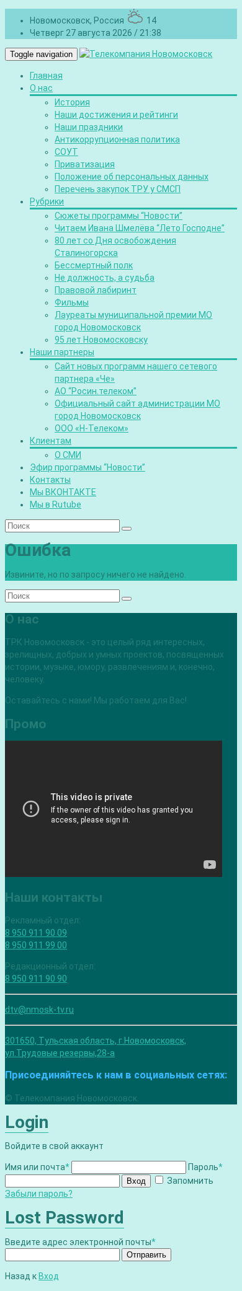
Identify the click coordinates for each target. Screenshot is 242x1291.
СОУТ (66, 152)
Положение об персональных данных (131, 177)
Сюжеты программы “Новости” (118, 216)
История (72, 102)
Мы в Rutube (55, 504)
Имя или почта (37, 1167)
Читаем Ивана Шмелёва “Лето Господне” (140, 228)
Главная (46, 76)
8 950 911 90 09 (36, 933)
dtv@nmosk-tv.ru (39, 1010)
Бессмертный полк (94, 265)
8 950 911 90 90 (36, 979)
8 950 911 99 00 (36, 945)
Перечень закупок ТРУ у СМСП (118, 189)
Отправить (146, 1254)
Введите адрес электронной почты (80, 1242)
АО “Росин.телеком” (96, 391)
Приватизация (85, 164)
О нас (41, 88)
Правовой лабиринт (96, 290)
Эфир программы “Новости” (87, 467)
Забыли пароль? (39, 1194)
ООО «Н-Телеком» (91, 428)
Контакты (50, 480)
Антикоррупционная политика (117, 139)
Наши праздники (89, 127)
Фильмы (72, 302)
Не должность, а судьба (105, 278)
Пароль (205, 1167)
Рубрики (47, 201)
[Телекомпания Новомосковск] (145, 54)
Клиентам (50, 441)
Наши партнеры (62, 352)
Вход (136, 1181)
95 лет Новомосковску (101, 340)
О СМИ (68, 455)
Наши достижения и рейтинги (116, 115)
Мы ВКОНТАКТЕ (63, 492)
